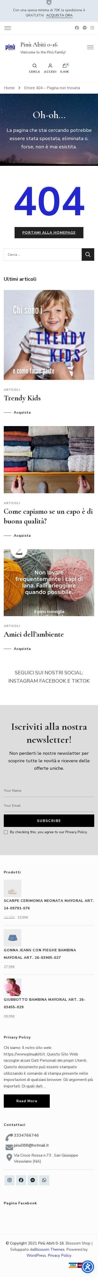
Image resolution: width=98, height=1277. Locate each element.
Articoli (12, 389)
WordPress (36, 1255)
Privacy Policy (59, 1255)
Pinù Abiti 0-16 (39, 44)
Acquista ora (59, 15)
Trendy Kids (22, 398)
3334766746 (26, 1135)
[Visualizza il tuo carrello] (64, 67)
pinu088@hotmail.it (31, 1145)
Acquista (22, 412)
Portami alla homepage (49, 232)
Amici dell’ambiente (34, 634)
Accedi (50, 71)
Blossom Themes (49, 1249)
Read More (26, 1101)
